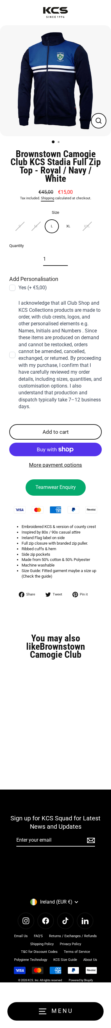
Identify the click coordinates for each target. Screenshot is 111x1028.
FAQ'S (38, 936)
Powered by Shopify (81, 980)
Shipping (47, 198)
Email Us (21, 936)
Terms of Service (77, 952)
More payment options (55, 465)
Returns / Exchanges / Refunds (73, 936)
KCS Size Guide (65, 960)
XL (68, 226)
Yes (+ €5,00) (32, 288)
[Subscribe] (90, 840)
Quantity (16, 245)
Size (55, 212)
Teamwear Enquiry (55, 487)
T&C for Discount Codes (39, 952)
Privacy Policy (70, 944)
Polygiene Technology (30, 960)
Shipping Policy (42, 944)
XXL (87, 226)
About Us (90, 960)
